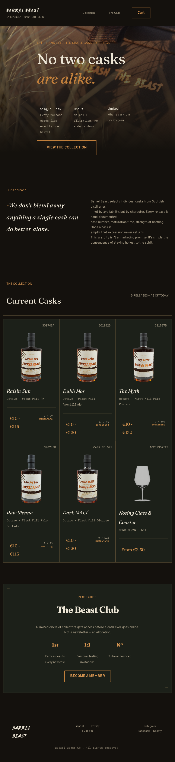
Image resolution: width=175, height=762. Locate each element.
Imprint (80, 726)
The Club (114, 12)
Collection (89, 12)
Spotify (157, 730)
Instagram (150, 726)
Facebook (144, 730)
